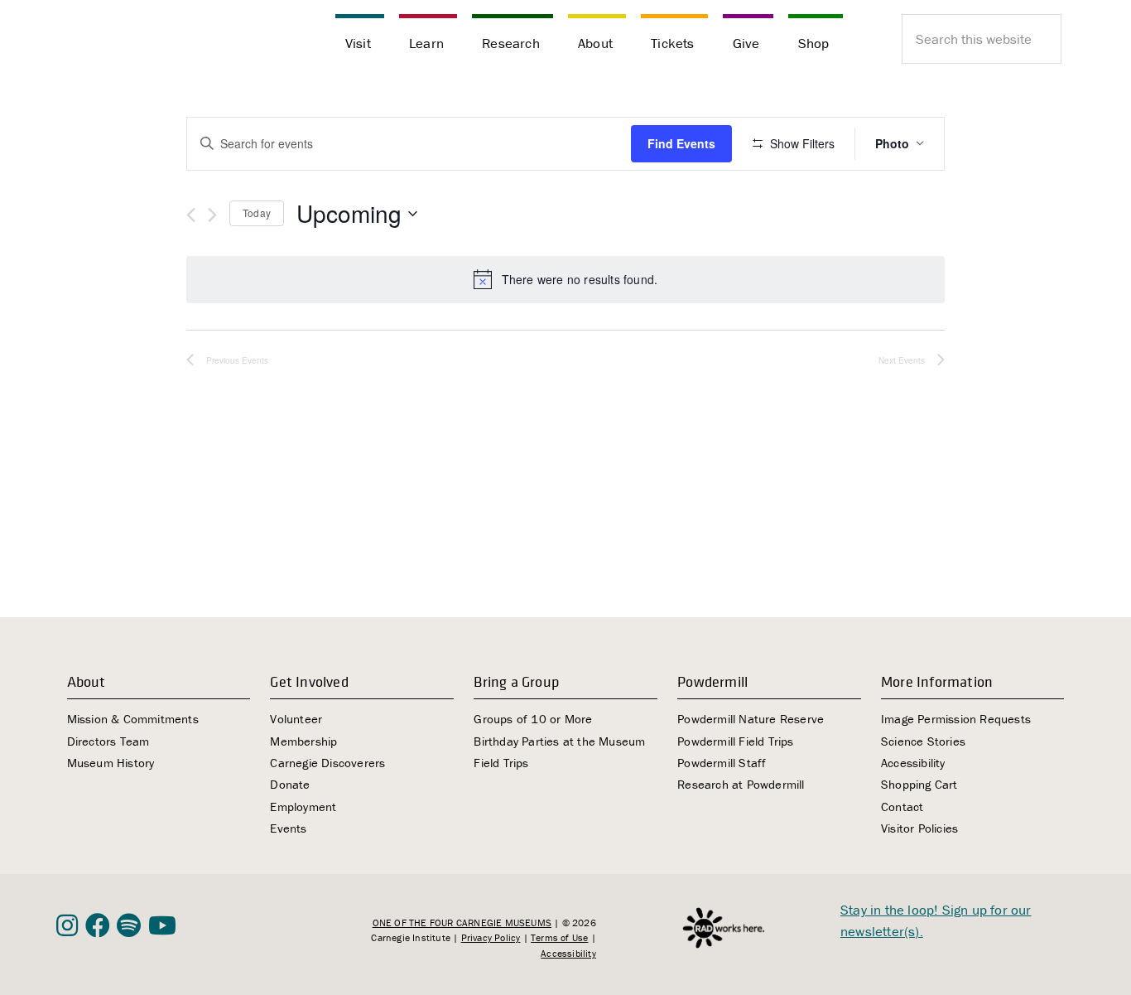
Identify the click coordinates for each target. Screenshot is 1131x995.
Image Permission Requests (956, 719)
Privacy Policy (491, 937)
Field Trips (501, 762)
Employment (303, 806)
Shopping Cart (919, 784)
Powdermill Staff (721, 762)
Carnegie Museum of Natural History (139, 41)
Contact (902, 806)
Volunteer (296, 719)
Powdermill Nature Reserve (750, 719)
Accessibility (913, 762)
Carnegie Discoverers (327, 762)
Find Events (681, 143)
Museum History (111, 762)
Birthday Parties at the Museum (559, 741)
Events (288, 828)
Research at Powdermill (740, 784)
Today (257, 212)
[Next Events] (212, 215)
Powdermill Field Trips (735, 741)
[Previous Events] (190, 215)
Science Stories (923, 741)
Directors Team (108, 741)
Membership (303, 741)
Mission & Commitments (133, 719)
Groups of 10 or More (533, 719)
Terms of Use (559, 937)
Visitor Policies (919, 828)
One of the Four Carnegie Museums (462, 922)
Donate (290, 784)
